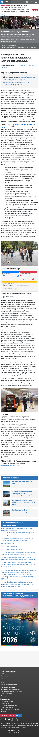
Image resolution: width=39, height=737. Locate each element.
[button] (27, 1)
